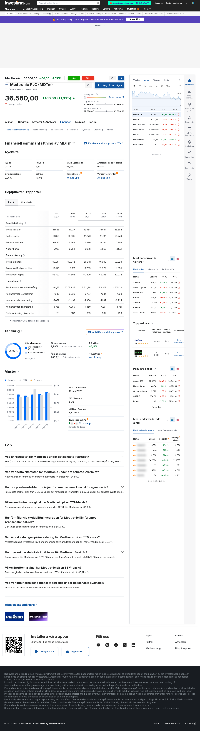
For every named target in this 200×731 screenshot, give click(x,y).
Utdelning (98, 130)
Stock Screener (24, 14)
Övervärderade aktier (175, 14)
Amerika (90, 14)
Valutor (136, 80)
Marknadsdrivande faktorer (145, 259)
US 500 (136, 119)
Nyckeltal (86, 130)
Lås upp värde (114, 97)
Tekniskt (80, 122)
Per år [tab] (11, 202)
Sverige (36, 14)
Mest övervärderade (167, 430)
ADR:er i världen (61, 14)
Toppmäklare (141, 323)
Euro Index (138, 144)
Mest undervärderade (143, 430)
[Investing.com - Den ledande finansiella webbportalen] (17, 3)
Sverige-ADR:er (77, 14)
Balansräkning (57, 130)
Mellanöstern (110, 14)
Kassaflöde (72, 130)
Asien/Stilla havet (126, 14)
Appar (149, 635)
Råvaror (156, 80)
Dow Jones (138, 129)
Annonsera (180, 642)
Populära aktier (142, 368)
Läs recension (179, 341)
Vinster (110, 130)
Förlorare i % (168, 269)
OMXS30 (137, 114)
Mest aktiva (138, 269)
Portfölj (149, 642)
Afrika (138, 14)
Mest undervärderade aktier (146, 420)
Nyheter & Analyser (44, 122)
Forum (93, 122)
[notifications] (187, 2)
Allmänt (9, 122)
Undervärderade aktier (153, 14)
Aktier (10, 14)
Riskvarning (190, 723)
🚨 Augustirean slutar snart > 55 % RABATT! (129, 3)
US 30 (136, 134)
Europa (99, 14)
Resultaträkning (40, 130)
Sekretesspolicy (172, 723)
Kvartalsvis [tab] (26, 202)
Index (146, 80)
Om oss (179, 635)
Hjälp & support (183, 648)
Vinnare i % (153, 269)
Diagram (23, 122)
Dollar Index (138, 139)
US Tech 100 (139, 124)
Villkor (156, 723)
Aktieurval (118, 9)
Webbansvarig (153, 648)
